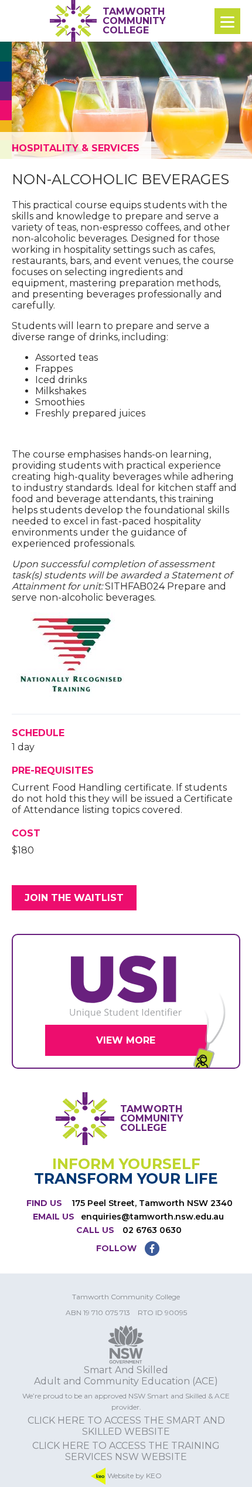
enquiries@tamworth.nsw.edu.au (152, 1216)
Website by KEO (133, 1475)
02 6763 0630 (152, 1230)
